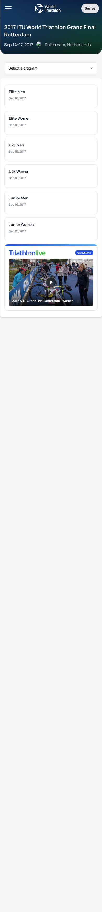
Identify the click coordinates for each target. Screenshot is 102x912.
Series (90, 8)
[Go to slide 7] (90, 261)
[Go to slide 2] (74, 261)
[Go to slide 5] (84, 261)
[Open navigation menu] (8, 8)
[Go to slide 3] (77, 261)
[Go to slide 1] (71, 261)
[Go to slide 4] (81, 261)
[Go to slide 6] (87, 261)
